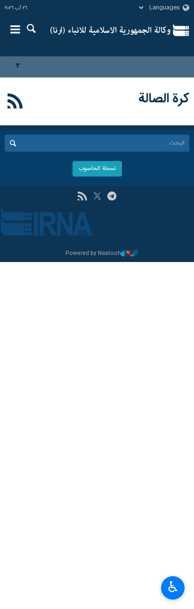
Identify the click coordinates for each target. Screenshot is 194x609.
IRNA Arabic (110, 30)
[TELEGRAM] (111, 197)
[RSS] (15, 103)
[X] (97, 197)
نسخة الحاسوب (97, 169)
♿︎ (173, 586)
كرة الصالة (163, 99)
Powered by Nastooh (93, 254)
